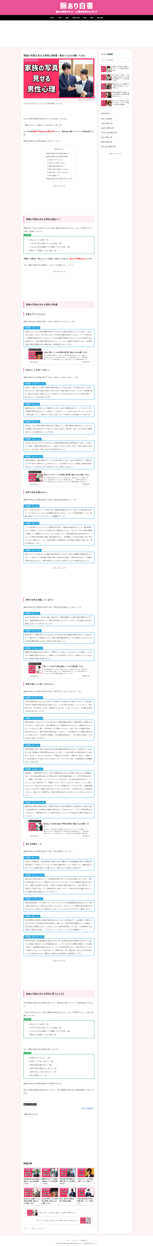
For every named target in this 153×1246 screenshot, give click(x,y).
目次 (56, 149)
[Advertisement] (76, 34)
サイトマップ (75, 1240)
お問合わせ (84, 1240)
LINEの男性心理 (106, 123)
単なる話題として (54, 175)
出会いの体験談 (106, 119)
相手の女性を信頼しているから (59, 169)
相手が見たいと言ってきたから (59, 172)
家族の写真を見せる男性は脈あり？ (58, 153)
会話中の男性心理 (107, 128)
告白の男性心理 (106, 137)
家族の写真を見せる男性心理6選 (57, 156)
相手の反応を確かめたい (56, 166)
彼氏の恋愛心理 (106, 142)
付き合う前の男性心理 (31, 1104)
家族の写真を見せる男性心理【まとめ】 (59, 178)
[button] (128, 60)
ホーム (68, 1240)
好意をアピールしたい (56, 160)
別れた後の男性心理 (108, 146)
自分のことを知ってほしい (57, 163)
